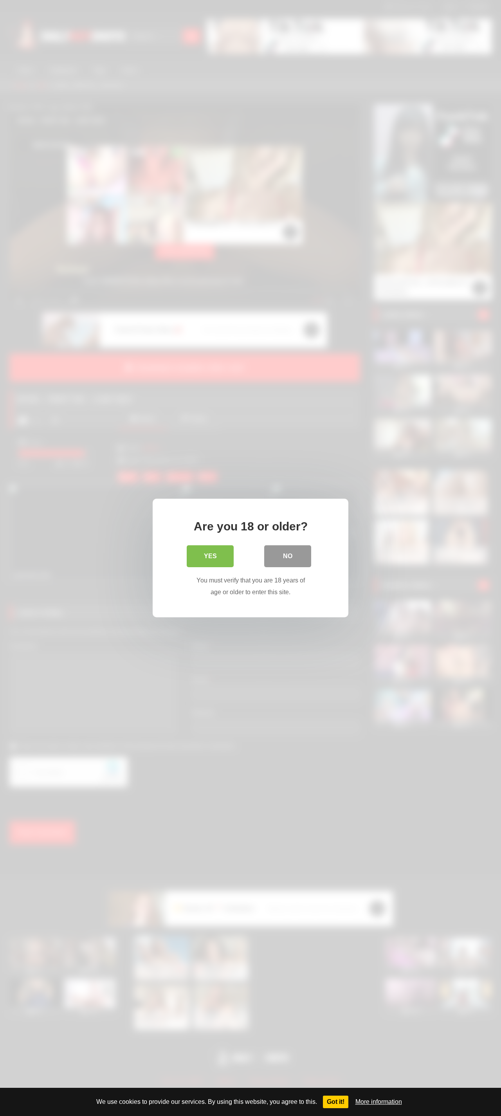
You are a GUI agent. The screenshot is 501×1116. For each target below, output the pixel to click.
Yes (210, 556)
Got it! (335, 1101)
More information (378, 1101)
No (287, 556)
